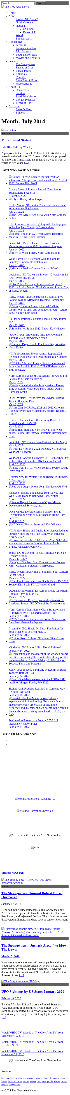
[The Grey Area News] (15, 6)
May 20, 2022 (17, 325)
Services (20, 93)
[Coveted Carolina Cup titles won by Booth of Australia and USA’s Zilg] (39, 413)
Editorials (21, 73)
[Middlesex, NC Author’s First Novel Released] (39, 641)
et (26, 1078)
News (12, 16)
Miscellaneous (24, 83)
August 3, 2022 (17, 195)
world (17, 1084)
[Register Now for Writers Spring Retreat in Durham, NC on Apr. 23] (39, 470)
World (19, 35)
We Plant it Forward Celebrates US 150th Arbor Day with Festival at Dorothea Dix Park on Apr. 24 (39, 459)
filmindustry (55, 1078)
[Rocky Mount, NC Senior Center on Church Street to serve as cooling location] (25, 199)
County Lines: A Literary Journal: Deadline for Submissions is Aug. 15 (35, 191)
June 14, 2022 (17, 249)
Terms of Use (23, 102)
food (63, 1078)
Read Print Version (26, 96)
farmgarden (38, 1078)
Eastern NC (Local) (27, 19)
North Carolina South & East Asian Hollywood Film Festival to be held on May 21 (38, 377)
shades (57, 1081)
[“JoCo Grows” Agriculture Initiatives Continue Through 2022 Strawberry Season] (37, 328)
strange (12, 1084)
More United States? (16, 140)
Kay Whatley (25, 147)
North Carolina (24, 22)
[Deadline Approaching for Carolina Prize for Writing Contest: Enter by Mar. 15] (39, 584)
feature (47, 1078)
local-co (11, 1081)
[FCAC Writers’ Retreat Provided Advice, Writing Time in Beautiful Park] (39, 391)
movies (26, 1081)
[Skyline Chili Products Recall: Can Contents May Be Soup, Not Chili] (39, 682)
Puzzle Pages (23, 70)
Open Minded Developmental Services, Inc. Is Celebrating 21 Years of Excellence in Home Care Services (37, 515)
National (20, 25)
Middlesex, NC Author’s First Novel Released (35, 647)
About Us (14, 86)
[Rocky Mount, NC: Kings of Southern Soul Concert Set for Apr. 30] (39, 565)
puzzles (50, 1081)
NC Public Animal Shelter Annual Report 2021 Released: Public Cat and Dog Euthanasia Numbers (38, 355)
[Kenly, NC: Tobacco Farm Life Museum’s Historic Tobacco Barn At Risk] (39, 663)
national (33, 1081)
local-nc (18, 1081)
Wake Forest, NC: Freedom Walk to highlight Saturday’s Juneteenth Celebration (34, 260)
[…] (26, 162)
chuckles (13, 1078)
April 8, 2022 (16, 521)
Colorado (28, 28)
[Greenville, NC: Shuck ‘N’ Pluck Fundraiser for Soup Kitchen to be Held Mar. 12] (39, 622)
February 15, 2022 (19, 726)
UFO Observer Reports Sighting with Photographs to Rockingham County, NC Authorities (37, 226)
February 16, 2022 (19, 695)
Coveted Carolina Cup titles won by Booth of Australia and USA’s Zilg (34, 422)
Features (13, 61)
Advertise (14, 106)
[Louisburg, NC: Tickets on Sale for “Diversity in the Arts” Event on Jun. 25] (33, 268)
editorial (21, 1078)
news (39, 1081)
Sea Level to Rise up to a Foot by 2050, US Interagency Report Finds (33, 722)
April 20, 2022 (17, 464)
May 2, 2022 (16, 445)
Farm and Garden (26, 48)
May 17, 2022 (17, 341)
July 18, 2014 (9, 147)
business (5, 1078)
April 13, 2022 (17, 483)
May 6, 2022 (16, 382)
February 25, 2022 (19, 615)
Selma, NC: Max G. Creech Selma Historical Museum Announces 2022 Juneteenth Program (35, 245)
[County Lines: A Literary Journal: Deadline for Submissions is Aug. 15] (39, 183)
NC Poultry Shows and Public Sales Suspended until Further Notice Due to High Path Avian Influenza (38, 532)
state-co (64, 1081)
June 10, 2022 (17, 280)
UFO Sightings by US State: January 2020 (32, 991)
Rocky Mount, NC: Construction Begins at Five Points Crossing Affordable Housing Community (36, 298)
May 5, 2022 (16, 404)
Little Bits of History (27, 80)
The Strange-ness (25, 64)
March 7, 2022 (17, 578)
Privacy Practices (25, 99)
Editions (20, 112)
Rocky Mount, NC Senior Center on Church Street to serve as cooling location (37, 207)
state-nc (4, 1084)
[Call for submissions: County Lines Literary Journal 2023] (39, 312)
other (44, 1081)
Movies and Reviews (28, 57)
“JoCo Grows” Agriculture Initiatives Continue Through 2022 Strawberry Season (35, 336)
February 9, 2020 (11, 998)
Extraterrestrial (24, 38)
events (30, 1078)
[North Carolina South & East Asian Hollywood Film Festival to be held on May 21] (39, 369)
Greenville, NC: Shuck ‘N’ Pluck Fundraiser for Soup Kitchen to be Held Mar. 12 (36, 630)
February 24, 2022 (19, 634)
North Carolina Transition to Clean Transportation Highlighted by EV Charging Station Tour (37, 611)
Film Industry (23, 51)
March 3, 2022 (17, 597)
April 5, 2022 (16, 536)
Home (12, 12)
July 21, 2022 (16, 211)
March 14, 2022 (18, 559)
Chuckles (21, 77)
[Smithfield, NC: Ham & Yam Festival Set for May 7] (39, 436)
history (4, 1081)
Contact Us (22, 90)
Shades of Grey (24, 67)
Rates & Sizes (24, 109)
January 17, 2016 (11, 903)
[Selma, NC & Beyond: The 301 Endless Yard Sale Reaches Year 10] (39, 546)
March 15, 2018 (10, 956)
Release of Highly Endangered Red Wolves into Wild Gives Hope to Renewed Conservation (36, 494)
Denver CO (29, 32)
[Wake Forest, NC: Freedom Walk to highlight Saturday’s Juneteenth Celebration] (34, 252)
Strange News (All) (12, 872)
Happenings (15, 41)
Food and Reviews (26, 54)
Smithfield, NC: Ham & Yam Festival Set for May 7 (38, 442)
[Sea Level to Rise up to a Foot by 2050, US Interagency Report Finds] (39, 714)
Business (21, 44)
